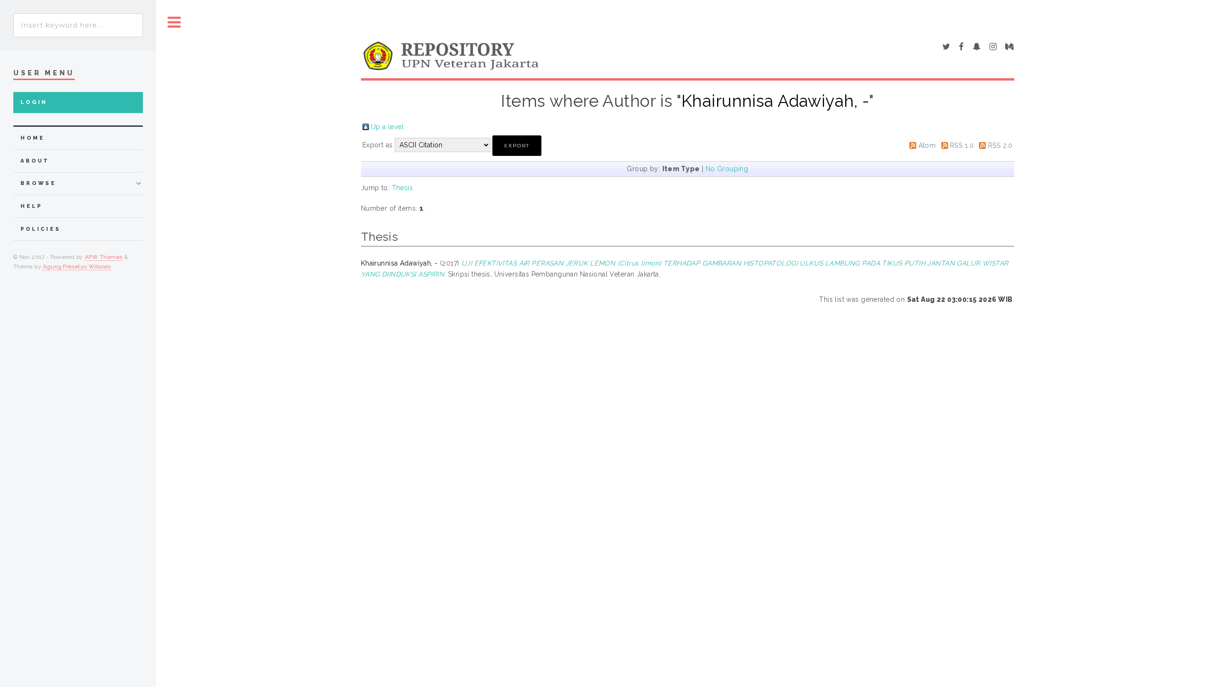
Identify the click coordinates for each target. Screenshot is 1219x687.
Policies (40, 229)
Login (34, 102)
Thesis (402, 188)
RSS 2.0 (1000, 145)
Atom (927, 145)
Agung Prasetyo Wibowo (77, 266)
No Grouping (727, 169)
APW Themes (104, 257)
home (32, 138)
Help (31, 206)
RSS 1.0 (962, 145)
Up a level (387, 127)
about (35, 161)
